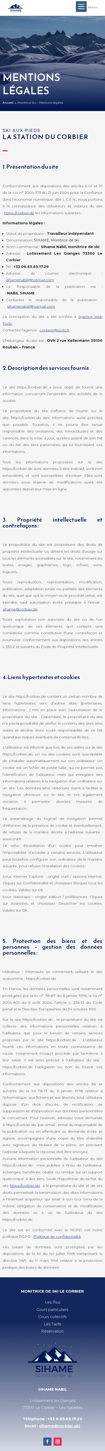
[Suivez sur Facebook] (47, 1442)
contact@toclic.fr (54, 330)
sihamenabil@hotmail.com (30, 280)
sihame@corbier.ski (20, 609)
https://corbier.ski (19, 213)
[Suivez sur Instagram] (58, 1442)
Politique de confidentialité (57, 1236)
